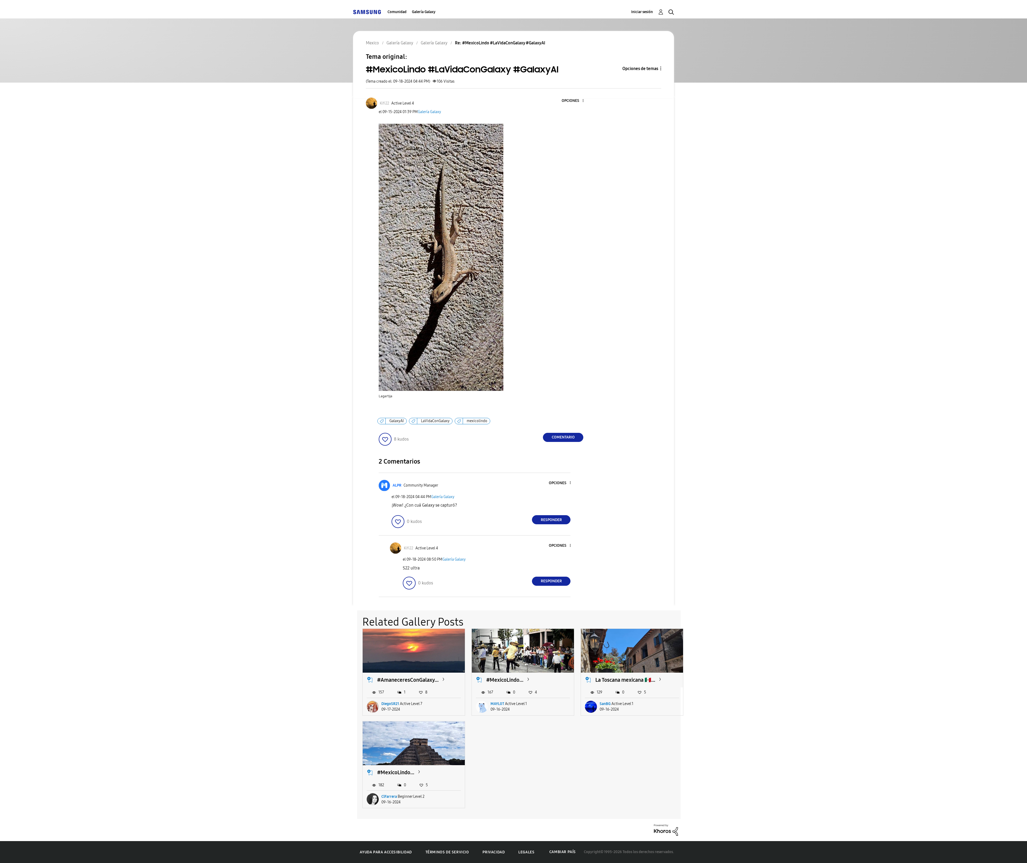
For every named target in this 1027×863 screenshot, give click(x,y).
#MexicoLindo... (504, 680)
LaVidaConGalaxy (435, 421)
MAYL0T (497, 704)
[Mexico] (367, 11)
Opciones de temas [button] (640, 68)
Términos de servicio (447, 852)
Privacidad (493, 852)
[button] (574, 100)
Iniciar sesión (642, 12)
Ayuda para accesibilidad (386, 852)
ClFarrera (389, 796)
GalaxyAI (396, 421)
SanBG (605, 704)
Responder (551, 520)
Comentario (563, 437)
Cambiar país (562, 852)
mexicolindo (477, 421)
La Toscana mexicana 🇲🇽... (625, 680)
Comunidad (397, 12)
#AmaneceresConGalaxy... (408, 680)
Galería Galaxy (423, 12)
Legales (526, 852)
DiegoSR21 (390, 704)
